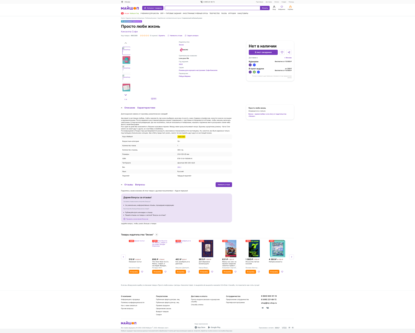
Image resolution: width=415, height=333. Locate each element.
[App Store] (200, 327)
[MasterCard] (289, 328)
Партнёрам (259, 2)
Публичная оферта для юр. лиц (167, 302)
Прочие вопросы (127, 308)
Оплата (276, 2)
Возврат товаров (162, 311)
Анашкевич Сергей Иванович (229, 268)
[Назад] (123, 256)
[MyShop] (128, 324)
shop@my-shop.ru (269, 303)
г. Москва (288, 58)
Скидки (284, 2)
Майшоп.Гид (134, 13)
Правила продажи (163, 305)
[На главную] (130, 8)
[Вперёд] (291, 256)
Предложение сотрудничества (237, 299)
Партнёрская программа (235, 302)
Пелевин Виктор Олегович (251, 268)
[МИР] (277, 327)
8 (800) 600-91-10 (269, 296)
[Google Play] (214, 327)
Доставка (269, 2)
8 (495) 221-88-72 (209, 2)
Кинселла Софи (129, 31)
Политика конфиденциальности (132, 302)
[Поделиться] (289, 52)
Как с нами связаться (129, 305)
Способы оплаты (197, 305)
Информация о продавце (130, 299)
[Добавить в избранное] (282, 52)
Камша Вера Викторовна (203, 268)
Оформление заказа (163, 308)
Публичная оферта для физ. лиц (168, 299)
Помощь (291, 2)
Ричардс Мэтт (157, 268)
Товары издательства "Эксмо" (137, 234)
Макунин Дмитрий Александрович (182, 268)
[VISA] (284, 328)
